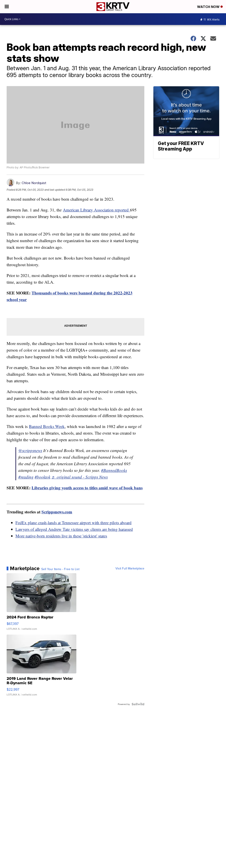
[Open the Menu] (6, 6)
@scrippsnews (30, 450)
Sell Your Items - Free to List (60, 569)
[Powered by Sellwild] (138, 704)
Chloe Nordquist (34, 183)
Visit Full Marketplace (129, 568)
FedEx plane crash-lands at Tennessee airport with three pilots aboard (73, 522)
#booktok (42, 477)
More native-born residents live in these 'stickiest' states (61, 536)
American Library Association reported (96, 210)
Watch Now (208, 7)
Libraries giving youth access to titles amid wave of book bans (87, 488)
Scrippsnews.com (56, 512)
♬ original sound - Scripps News (79, 477)
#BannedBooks (114, 470)
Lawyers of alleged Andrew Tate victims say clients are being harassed (74, 529)
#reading (26, 477)
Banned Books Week (47, 426)
